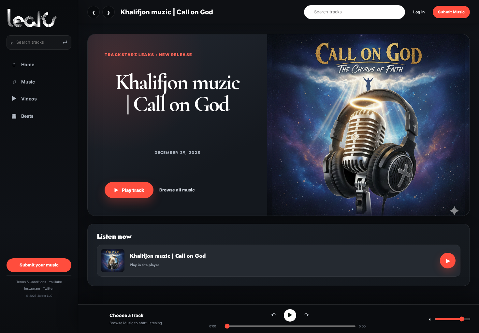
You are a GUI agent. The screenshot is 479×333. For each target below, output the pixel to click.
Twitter (48, 288)
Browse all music (177, 189)
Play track (129, 190)
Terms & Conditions (31, 282)
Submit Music (451, 11)
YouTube (55, 282)
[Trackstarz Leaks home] (39, 18)
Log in (419, 11)
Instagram (32, 288)
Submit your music (39, 264)
